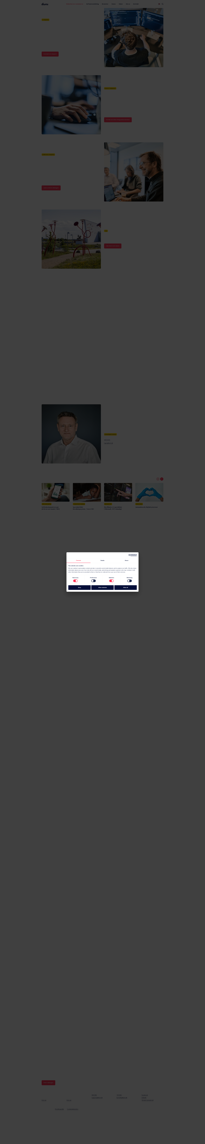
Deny (79, 587)
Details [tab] (103, 560)
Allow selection (102, 587)
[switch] (93, 581)
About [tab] (126, 560)
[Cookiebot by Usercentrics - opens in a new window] (130, 555)
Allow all (125, 587)
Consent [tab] (78, 560)
